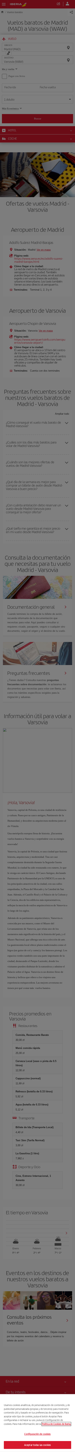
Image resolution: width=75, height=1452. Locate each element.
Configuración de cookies (37, 1434)
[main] (37, 1423)
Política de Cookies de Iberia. (56, 1423)
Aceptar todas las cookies (37, 1444)
